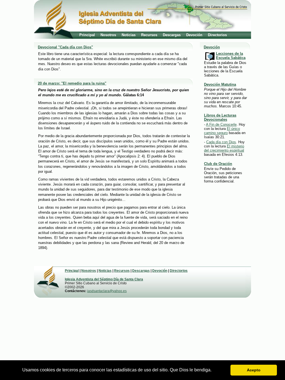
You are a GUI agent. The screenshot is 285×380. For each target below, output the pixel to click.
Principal (87, 35)
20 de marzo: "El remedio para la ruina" (72, 83)
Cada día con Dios (221, 142)
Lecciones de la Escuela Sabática (230, 55)
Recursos (149, 35)
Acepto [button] (254, 370)
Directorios (217, 35)
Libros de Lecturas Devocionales (220, 117)
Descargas (172, 35)
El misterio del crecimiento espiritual (224, 148)
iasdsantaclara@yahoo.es (107, 291)
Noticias (129, 35)
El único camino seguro (222, 131)
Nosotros (108, 35)
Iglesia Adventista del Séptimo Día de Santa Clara (104, 279)
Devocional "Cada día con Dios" (65, 47)
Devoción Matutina (220, 84)
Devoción (194, 35)
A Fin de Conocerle (221, 124)
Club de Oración (218, 164)
